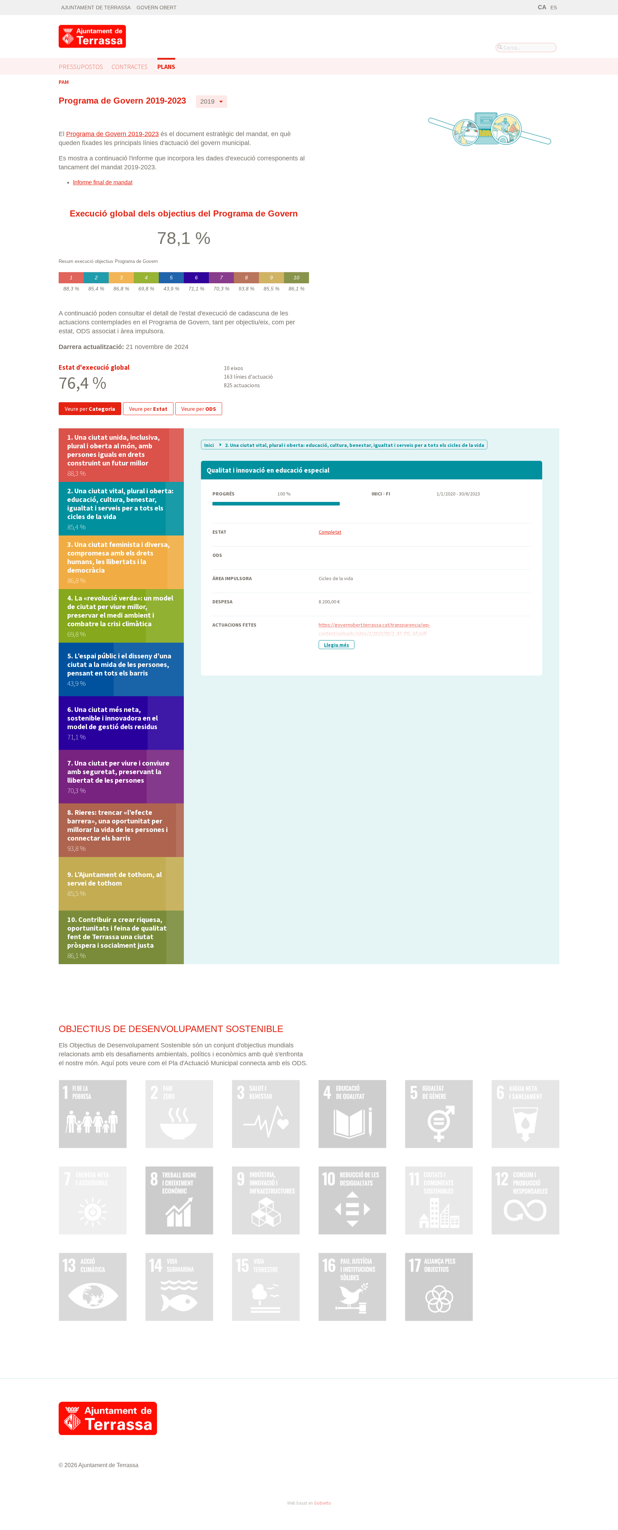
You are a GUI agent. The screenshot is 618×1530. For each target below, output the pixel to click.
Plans (166, 67)
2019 (207, 101)
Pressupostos (81, 67)
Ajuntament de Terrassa (96, 7)
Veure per (90, 408)
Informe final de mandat (102, 182)
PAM (64, 81)
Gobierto (322, 1503)
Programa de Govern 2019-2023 (112, 134)
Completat (330, 532)
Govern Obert (157, 7)
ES (553, 7)
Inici (209, 445)
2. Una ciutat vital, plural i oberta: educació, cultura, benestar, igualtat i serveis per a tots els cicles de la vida (354, 445)
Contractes (130, 67)
